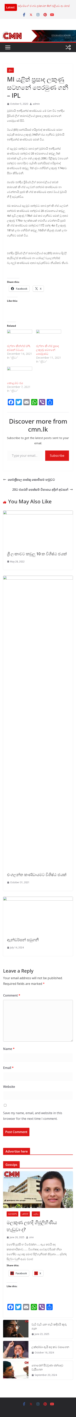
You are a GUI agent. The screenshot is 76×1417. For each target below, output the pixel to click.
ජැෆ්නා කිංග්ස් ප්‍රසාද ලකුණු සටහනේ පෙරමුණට (47, 350)
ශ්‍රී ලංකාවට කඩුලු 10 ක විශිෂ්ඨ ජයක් (37, 553)
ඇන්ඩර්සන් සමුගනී (23, 939)
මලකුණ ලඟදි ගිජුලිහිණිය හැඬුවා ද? (32, 1226)
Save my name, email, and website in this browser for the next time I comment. (32, 1116)
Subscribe (57, 455)
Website (9, 1086)
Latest (25, 1214)
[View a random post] (68, 47)
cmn (31, 1237)
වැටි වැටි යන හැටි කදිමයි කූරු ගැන (49, 1326)
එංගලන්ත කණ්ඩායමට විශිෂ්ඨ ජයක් (36, 874)
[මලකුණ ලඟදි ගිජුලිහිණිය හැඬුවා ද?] (38, 1189)
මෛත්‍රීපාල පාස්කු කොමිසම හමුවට (31, 479)
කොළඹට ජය (15, 383)
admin (36, 104)
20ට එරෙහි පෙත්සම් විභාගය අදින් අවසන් (40, 489)
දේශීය (35, 1214)
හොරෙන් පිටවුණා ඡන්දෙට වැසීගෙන (47, 1367)
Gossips (12, 1214)
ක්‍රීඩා (10, 70)
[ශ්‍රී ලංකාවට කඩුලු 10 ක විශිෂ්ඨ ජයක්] (38, 513)
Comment (11, 995)
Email (8, 1068)
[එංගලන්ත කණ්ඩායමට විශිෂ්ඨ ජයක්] (38, 578)
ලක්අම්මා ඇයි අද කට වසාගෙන (50, 1347)
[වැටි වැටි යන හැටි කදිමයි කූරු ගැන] (15, 1329)
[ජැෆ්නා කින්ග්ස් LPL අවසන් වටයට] (19, 337)
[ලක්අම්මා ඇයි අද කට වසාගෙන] (15, 1349)
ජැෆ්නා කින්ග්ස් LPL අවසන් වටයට (19, 348)
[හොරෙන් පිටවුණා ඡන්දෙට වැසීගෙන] (15, 1370)
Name (9, 1049)
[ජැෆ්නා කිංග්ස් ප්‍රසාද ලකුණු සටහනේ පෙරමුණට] (48, 337)
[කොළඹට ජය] (19, 374)
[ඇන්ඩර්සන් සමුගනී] (38, 899)
